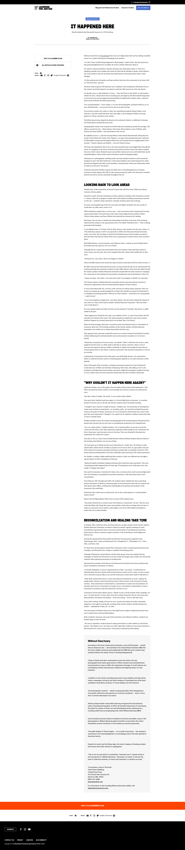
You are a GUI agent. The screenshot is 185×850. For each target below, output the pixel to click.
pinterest (68, 75)
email (41, 75)
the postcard (105, 56)
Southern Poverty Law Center (25, 844)
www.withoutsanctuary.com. (98, 788)
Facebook (21, 829)
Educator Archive (127, 7)
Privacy (20, 840)
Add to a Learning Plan (53, 58)
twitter (51, 75)
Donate (10, 829)
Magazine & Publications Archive (107, 7)
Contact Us (9, 840)
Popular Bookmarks (141, 2)
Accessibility (41, 840)
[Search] (149, 2)
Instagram (48, 75)
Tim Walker (93, 37)
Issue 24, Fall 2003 (92, 39)
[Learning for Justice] (45, 8)
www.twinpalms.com (95, 782)
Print (36, 73)
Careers (29, 840)
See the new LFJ (143, 7)
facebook (44, 75)
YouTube (29, 829)
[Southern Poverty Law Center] (36, 8)
